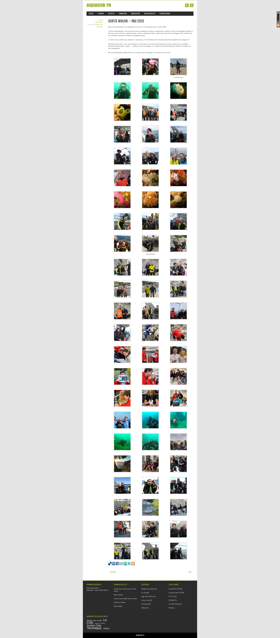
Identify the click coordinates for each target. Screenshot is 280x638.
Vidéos (143, 608)
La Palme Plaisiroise (175, 604)
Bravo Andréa (118, 606)
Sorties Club (99, 24)
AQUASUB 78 (99, 5)
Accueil (91, 14)
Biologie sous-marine (148, 589)
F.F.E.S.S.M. (173, 596)
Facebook (187, 5)
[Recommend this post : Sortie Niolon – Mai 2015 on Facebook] (117, 565)
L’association (135, 14)
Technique (144, 604)
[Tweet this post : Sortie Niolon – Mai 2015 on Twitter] (129, 565)
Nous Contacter (149, 14)
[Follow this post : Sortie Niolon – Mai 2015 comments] (133, 565)
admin (101, 20)
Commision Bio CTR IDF (176, 593)
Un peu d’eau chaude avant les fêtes (125, 598)
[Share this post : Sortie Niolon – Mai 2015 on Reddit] (121, 565)
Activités (111, 14)
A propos (101, 14)
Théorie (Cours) (164, 14)
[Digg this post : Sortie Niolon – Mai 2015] (114, 565)
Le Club (92, 24)
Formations (123, 14)
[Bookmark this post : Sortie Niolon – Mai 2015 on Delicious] (110, 565)
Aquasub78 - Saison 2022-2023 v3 (97, 590)
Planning (171, 608)
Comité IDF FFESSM (175, 589)
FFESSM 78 (173, 600)
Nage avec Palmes (147, 596)
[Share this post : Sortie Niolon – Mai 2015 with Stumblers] (125, 565)
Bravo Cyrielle (118, 595)
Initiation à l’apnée (119, 602)
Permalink (100, 26)
